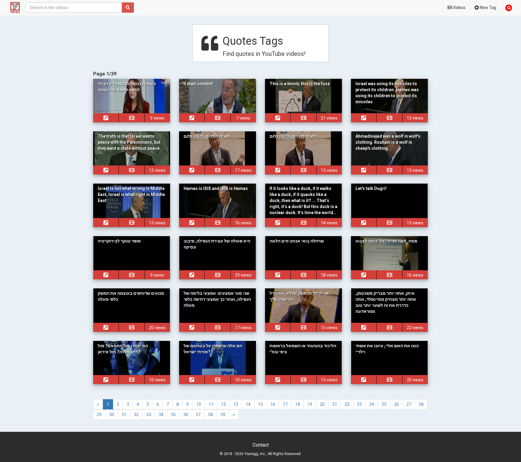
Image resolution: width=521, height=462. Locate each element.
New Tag (487, 7)
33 (148, 414)
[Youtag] (13, 7)
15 (260, 404)
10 (198, 404)
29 (99, 414)
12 (223, 404)
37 (198, 414)
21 (334, 404)
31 (124, 414)
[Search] (128, 7)
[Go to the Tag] (105, 117)
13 (235, 404)
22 (347, 404)
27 (408, 404)
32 (136, 414)
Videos (459, 7)
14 (248, 404)
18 (297, 404)
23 (359, 404)
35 (173, 414)
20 (322, 404)
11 (211, 404)
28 (421, 404)
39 (222, 414)
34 (161, 414)
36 (185, 414)
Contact (261, 445)
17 (285, 404)
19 (310, 404)
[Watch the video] (131, 117)
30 (111, 414)
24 (371, 404)
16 (272, 404)
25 (384, 404)
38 (210, 414)
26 (396, 404)
